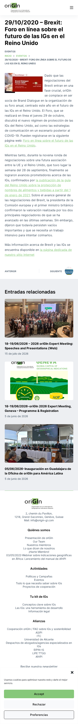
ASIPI (39, 632)
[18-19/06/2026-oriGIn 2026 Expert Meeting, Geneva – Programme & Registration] (39, 381)
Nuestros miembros (39, 545)
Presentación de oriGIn (39, 537)
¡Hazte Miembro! (39, 551)
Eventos (10, 51)
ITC (39, 636)
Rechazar (39, 704)
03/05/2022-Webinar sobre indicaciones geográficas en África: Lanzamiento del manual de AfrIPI (39, 557)
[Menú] (71, 7)
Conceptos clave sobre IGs (39, 604)
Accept (39, 694)
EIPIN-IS (39, 649)
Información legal (39, 611)
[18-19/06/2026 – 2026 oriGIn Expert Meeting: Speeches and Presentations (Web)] (39, 318)
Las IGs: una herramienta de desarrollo (39, 607)
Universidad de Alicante (39, 639)
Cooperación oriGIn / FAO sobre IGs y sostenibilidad (39, 629)
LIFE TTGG (39, 653)
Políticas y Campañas (39, 576)
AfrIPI (39, 656)
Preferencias (39, 715)
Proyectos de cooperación (39, 586)
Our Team (39, 541)
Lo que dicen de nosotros (39, 548)
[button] (72, 672)
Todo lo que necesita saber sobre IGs (39, 583)
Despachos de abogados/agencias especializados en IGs (39, 644)
